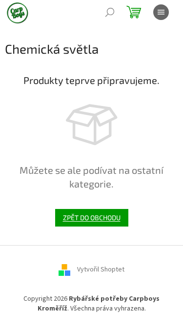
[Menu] (161, 12)
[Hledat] (110, 12)
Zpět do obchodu (92, 217)
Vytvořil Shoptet (100, 270)
